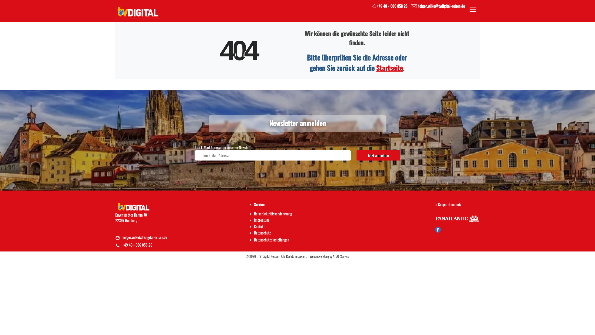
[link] (137, 10)
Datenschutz (262, 233)
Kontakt (259, 226)
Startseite (389, 68)
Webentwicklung (319, 256)
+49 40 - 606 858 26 (137, 245)
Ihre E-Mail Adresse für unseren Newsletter (224, 147)
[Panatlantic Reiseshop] (457, 218)
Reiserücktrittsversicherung (273, 214)
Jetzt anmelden (378, 155)
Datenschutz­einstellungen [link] (271, 240)
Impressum (261, 220)
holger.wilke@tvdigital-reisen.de (144, 237)
